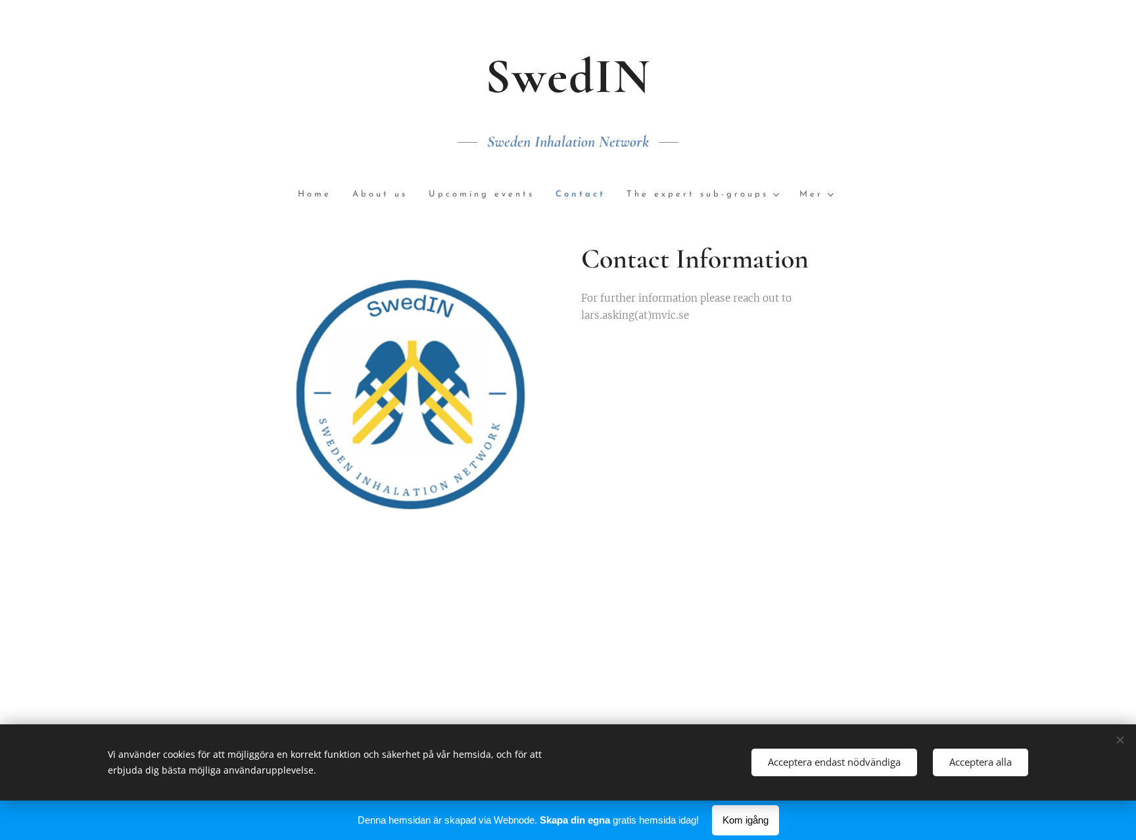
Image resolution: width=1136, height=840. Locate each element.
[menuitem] (320, 195)
